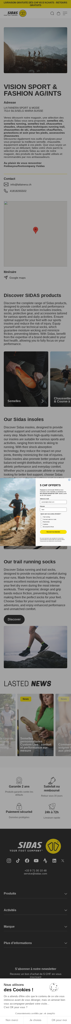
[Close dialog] (69, 480)
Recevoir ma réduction (53, 532)
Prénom (42, 506)
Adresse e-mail (44, 498)
